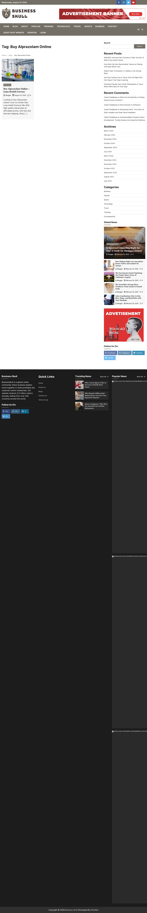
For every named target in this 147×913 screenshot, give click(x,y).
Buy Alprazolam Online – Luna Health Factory (16, 90)
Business (99, 26)
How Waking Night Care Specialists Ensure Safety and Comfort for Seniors (129, 263)
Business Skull (71, 910)
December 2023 (110, 160)
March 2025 (108, 131)
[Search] (142, 29)
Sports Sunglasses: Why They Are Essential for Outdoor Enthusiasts (96, 406)
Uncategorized (109, 216)
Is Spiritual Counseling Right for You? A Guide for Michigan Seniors (124, 249)
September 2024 (110, 147)
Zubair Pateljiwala (110, 97)
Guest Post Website (13, 32)
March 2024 (108, 156)
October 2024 (109, 143)
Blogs (40, 391)
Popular (35, 26)
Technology (63, 26)
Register (32, 32)
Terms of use (43, 400)
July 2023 (108, 181)
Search (107, 43)
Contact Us (42, 396)
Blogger (8, 95)
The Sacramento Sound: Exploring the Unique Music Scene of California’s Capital (128, 275)
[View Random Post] (138, 29)
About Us (42, 387)
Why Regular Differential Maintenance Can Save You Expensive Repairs (95, 395)
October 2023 (109, 168)
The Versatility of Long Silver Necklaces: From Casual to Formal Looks (128, 286)
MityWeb (94, 910)
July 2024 (108, 152)
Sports (88, 26)
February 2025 (109, 135)
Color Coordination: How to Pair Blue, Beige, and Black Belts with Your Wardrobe (128, 298)
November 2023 (110, 164)
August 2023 (109, 177)
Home (6, 26)
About (24, 26)
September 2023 (110, 173)
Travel (77, 26)
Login (43, 32)
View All (103, 377)
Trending (48, 26)
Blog (15, 26)
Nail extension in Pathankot (130, 105)
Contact (112, 26)
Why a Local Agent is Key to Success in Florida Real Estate (95, 385)
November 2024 (110, 139)
